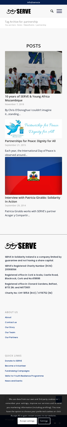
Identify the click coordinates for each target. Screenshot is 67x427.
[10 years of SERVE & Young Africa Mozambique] (33, 72)
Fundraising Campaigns (17, 370)
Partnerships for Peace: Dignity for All (30, 141)
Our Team (10, 332)
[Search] (50, 11)
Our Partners (11, 337)
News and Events (13, 380)
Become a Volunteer (15, 365)
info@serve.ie (33, 2)
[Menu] (57, 11)
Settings (44, 421)
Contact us (11, 322)
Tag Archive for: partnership (21, 21)
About (8, 317)
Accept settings (27, 421)
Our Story (10, 327)
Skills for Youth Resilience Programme (24, 375)
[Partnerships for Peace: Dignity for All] (33, 128)
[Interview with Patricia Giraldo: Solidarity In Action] (33, 176)
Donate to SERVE (13, 360)
